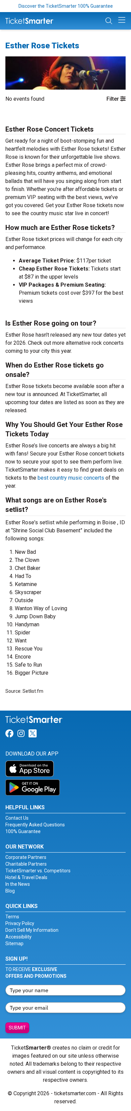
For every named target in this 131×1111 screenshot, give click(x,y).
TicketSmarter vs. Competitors (38, 870)
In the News (17, 884)
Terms (12, 916)
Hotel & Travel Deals (26, 877)
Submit (17, 1027)
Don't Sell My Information (31, 930)
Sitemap (14, 943)
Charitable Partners (26, 864)
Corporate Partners (25, 857)
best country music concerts (71, 478)
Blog (10, 890)
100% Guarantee (23, 831)
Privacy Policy (19, 923)
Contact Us (17, 818)
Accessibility (18, 936)
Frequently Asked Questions (35, 824)
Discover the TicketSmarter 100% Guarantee (65, 6)
